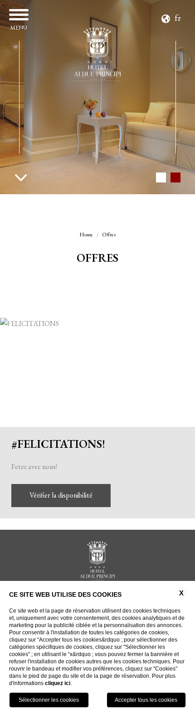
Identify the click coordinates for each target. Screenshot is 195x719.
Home (86, 234)
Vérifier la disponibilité (61, 495)
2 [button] (175, 177)
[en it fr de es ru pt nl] (172, 16)
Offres (109, 234)
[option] (97, 97)
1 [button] (160, 177)
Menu (18, 27)
